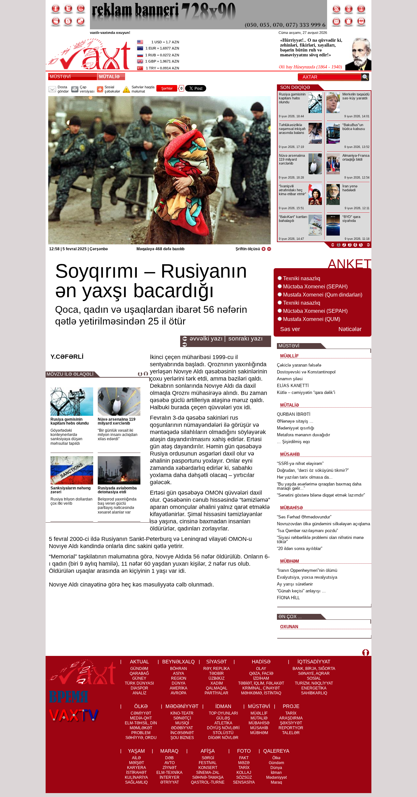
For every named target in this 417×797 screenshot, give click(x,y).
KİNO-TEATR (182, 713)
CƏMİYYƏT (141, 713)
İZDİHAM (261, 678)
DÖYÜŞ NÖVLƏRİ (223, 728)
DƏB (169, 758)
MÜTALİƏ (110, 76)
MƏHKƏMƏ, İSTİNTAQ (261, 693)
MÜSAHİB (259, 728)
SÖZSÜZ (244, 777)
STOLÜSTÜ (223, 733)
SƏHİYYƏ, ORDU (141, 737)
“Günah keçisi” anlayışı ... (301, 590)
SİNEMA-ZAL (208, 772)
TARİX (290, 713)
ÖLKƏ (141, 706)
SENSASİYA (244, 782)
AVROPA (178, 693)
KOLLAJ (244, 772)
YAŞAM (136, 750)
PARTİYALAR (216, 693)
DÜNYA (178, 683)
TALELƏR (291, 733)
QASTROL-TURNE (207, 782)
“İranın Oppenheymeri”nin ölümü (307, 570)
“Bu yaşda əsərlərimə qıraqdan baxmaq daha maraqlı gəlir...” (319, 486)
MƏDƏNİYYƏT (181, 706)
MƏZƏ (244, 763)
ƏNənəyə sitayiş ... (295, 421)
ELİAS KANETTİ (293, 385)
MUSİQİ (182, 723)
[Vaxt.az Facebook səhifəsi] (55, 8)
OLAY (261, 668)
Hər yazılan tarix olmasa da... (305, 477)
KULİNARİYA (136, 777)
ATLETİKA (223, 723)
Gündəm (276, 763)
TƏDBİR (216, 673)
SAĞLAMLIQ (136, 782)
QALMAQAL (216, 688)
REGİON (178, 678)
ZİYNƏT (170, 767)
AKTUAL (139, 661)
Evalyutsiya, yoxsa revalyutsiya (307, 577)
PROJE (291, 706)
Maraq (276, 782)
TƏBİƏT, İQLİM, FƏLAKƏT (261, 683)
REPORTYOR (291, 728)
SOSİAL (314, 678)
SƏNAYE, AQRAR (314, 673)
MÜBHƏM (259, 733)
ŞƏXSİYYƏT (291, 723)
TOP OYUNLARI (223, 713)
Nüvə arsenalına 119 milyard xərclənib (117, 421)
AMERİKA (178, 688)
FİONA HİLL (288, 597)
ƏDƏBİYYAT (182, 728)
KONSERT (207, 767)
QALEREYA (276, 750)
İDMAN (223, 706)
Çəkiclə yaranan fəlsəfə (299, 365)
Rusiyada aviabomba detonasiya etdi (117, 490)
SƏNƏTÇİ (182, 718)
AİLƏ (136, 758)
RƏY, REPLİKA (216, 668)
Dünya (276, 767)
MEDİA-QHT (141, 718)
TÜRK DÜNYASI (139, 683)
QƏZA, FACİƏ (261, 673)
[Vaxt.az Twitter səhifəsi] (68, 8)
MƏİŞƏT (136, 763)
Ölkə (276, 758)
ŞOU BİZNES (182, 737)
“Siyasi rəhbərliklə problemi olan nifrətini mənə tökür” (320, 539)
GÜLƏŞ (223, 718)
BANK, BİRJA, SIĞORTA (314, 668)
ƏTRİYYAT (169, 782)
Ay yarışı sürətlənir (295, 584)
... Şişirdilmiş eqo (293, 441)
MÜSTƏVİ (60, 76)
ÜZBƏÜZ (216, 678)
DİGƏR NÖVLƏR (223, 737)
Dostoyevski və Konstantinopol (306, 372)
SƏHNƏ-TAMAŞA (207, 777)
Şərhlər (167, 88)
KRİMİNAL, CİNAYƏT (261, 688)
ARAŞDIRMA (291, 718)
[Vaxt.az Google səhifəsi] (80, 8)
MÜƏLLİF (259, 713)
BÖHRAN (178, 668)
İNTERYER (170, 777)
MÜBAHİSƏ (259, 723)
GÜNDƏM (139, 668)
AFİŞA (208, 750)
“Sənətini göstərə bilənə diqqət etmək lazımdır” (321, 495)
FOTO (244, 750)
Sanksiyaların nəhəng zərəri (70, 490)
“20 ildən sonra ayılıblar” (299, 548)
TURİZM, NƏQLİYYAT (314, 683)
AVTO (170, 763)
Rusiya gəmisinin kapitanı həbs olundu (69, 421)
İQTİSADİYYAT (313, 661)
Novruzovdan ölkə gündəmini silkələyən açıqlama (323, 523)
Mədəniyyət (276, 777)
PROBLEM (141, 733)
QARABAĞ (139, 673)
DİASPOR (139, 688)
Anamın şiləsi (290, 378)
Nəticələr (350, 329)
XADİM (216, 683)
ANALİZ (139, 693)
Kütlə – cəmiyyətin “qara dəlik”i (306, 392)
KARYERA (136, 767)
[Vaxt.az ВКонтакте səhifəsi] (68, 21)
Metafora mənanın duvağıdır (303, 434)
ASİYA (178, 673)
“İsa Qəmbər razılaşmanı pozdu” (307, 530)
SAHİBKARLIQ (314, 693)
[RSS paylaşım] (336, 8)
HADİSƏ (261, 661)
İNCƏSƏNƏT (182, 733)
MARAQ (169, 750)
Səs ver (290, 329)
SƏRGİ (208, 758)
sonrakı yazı (245, 338)
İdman (276, 772)
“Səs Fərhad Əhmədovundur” (304, 516)
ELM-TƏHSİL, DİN (141, 723)
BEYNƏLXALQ (178, 661)
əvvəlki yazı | (208, 338)
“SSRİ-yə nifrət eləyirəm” (300, 463)
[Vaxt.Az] (361, 21)
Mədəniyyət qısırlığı (295, 428)
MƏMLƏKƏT (141, 728)
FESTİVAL (208, 763)
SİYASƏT (216, 661)
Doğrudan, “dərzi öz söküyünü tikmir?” (313, 470)
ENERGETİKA (313, 688)
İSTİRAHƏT (136, 772)
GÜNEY (139, 678)
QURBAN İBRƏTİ (293, 414)
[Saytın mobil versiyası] (349, 8)
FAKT (244, 758)
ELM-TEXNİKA (169, 772)
